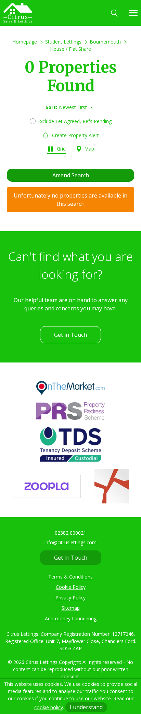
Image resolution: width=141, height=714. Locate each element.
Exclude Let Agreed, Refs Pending (74, 121)
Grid (60, 148)
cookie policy (48, 707)
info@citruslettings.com (70, 542)
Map (88, 148)
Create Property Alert (75, 135)
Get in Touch (70, 334)
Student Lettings (63, 41)
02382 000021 (70, 532)
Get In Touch (70, 557)
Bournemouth (105, 41)
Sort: (51, 107)
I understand (86, 707)
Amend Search (70, 175)
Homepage (24, 41)
